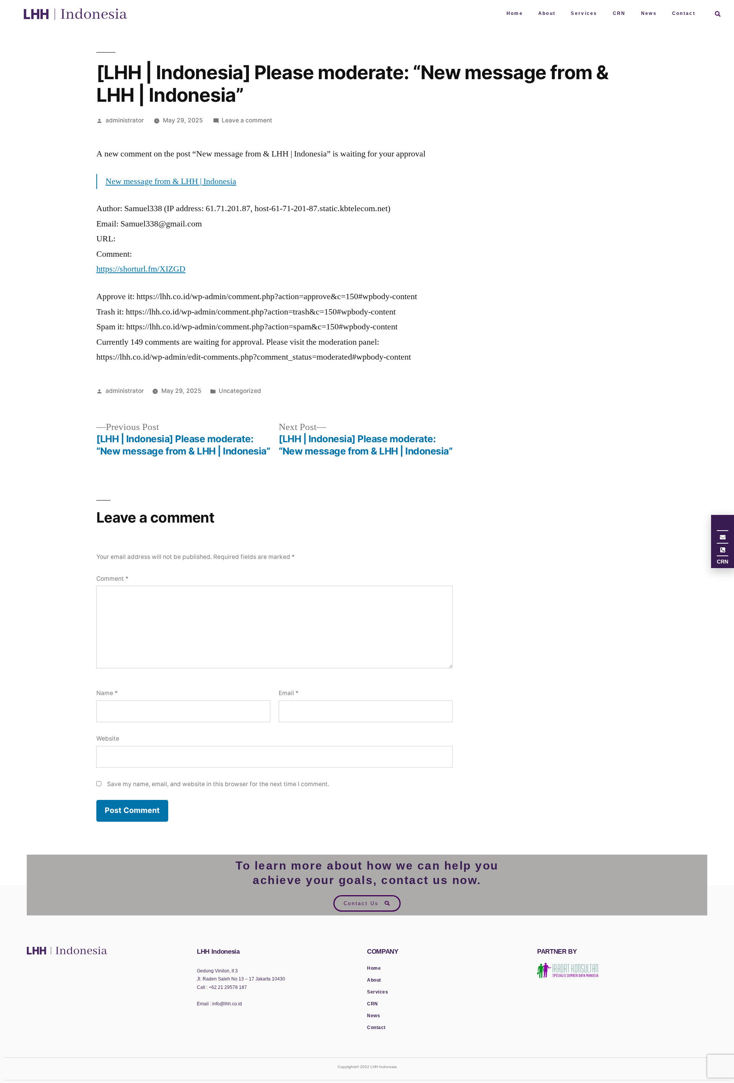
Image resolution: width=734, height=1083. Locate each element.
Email (289, 693)
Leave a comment (247, 120)
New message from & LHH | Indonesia (171, 181)
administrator (125, 120)
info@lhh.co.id (226, 1003)
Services (584, 13)
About (547, 13)
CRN (619, 13)
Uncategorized (240, 390)
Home (515, 13)
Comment (112, 578)
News (649, 13)
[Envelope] (722, 538)
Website (107, 738)
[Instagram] (722, 525)
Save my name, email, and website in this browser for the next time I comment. (218, 784)
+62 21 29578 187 (228, 987)
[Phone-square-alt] (722, 550)
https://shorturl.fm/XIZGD (140, 269)
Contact (683, 13)
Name (107, 693)
